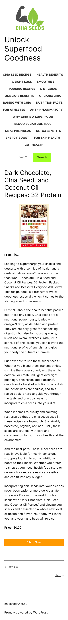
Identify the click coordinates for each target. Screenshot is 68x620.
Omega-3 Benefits (19, 96)
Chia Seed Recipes (17, 74)
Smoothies (45, 81)
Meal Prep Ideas (18, 131)
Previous (12, 566)
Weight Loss (21, 81)
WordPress (40, 612)
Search (42, 157)
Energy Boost (17, 137)
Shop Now (34, 542)
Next (58, 575)
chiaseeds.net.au (15, 604)
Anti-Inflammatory (46, 109)
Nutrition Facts (49, 102)
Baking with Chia (17, 102)
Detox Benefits (48, 131)
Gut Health (34, 145)
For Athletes (14, 109)
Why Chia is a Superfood (33, 117)
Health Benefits (49, 74)
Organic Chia (50, 96)
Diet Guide (48, 89)
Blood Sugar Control (32, 124)
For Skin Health (47, 137)
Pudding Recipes (22, 89)
